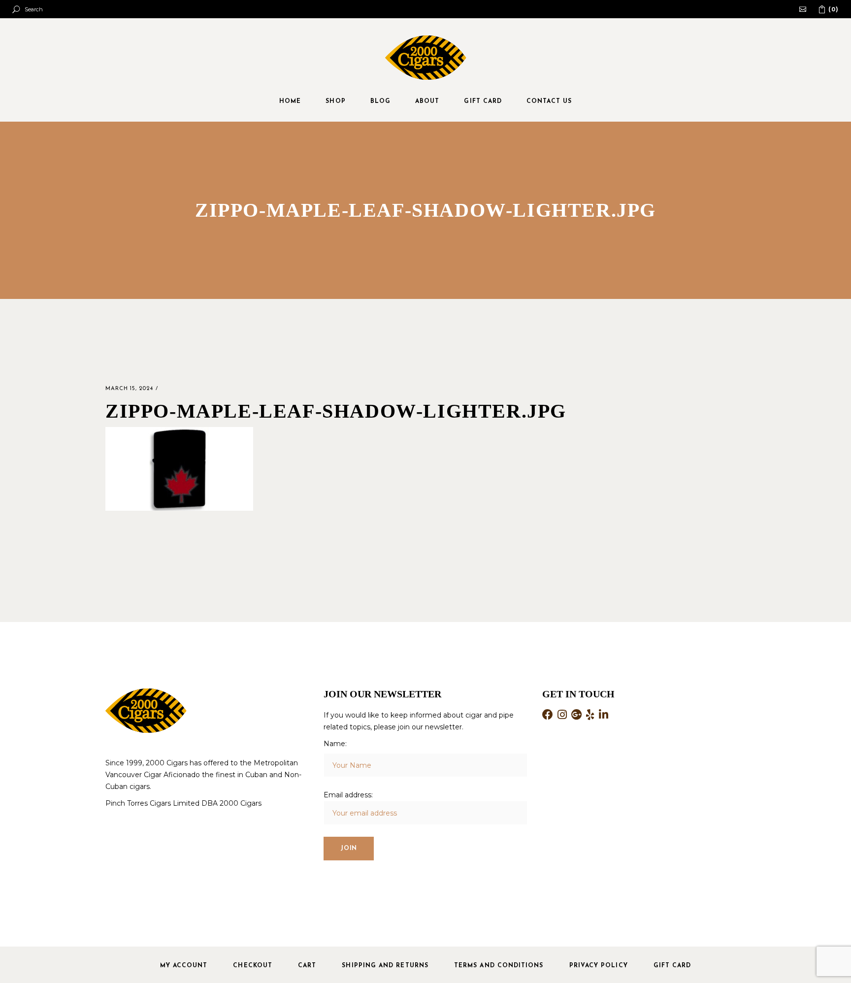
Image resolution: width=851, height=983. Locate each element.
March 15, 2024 (129, 389)
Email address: (348, 794)
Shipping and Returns (385, 966)
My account (184, 966)
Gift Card (672, 966)
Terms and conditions (499, 966)
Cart (307, 966)
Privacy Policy (598, 966)
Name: (335, 743)
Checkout (252, 966)
